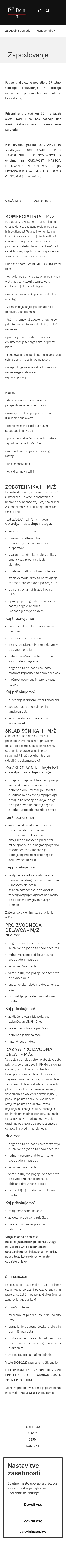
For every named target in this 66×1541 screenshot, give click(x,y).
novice (33, 1433)
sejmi (33, 1439)
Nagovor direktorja (49, 30)
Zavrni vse (33, 1521)
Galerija (33, 1427)
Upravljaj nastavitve (33, 1531)
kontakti (33, 1446)
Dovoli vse (33, 1504)
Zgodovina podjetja (17, 30)
